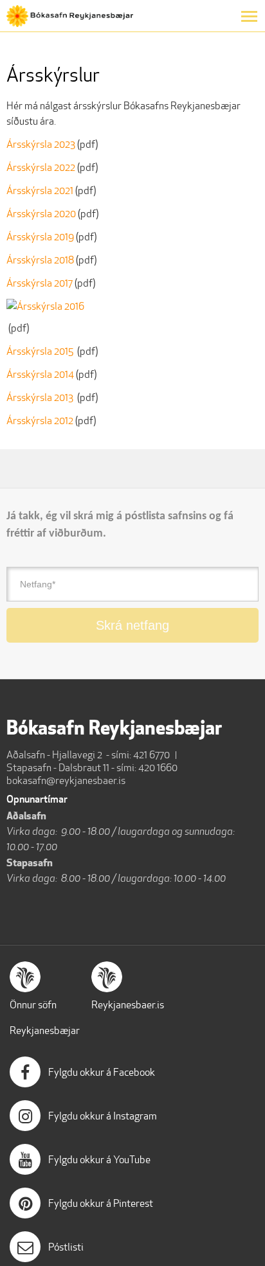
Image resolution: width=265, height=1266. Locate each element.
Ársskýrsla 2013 (41, 397)
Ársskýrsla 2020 (41, 213)
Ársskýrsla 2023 (40, 144)
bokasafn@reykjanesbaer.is (65, 780)
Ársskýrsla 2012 (40, 420)
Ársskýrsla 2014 (40, 374)
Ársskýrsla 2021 (39, 190)
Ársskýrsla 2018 (40, 260)
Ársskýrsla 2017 (39, 283)
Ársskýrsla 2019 (40, 237)
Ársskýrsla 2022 (40, 167)
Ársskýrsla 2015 (40, 351)
